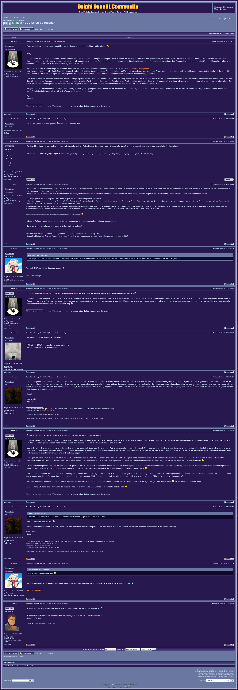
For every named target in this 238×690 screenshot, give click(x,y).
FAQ (217, 9)
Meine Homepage (33, 276)
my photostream (45, 413)
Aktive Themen (230, 19)
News (22, 20)
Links (102, 12)
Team (113, 12)
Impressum (133, 12)
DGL (17, 20)
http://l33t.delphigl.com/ (140, 69)
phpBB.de (128, 686)
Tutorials (87, 12)
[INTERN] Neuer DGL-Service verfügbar (29, 22)
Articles (95, 12)
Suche (223, 9)
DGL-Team (15, 25)
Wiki (125, 12)
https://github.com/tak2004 (45, 623)
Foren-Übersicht (8, 20)
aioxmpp (53, 411)
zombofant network (32, 413)
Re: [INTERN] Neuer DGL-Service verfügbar (54, 119)
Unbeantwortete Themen (216, 19)
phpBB (112, 684)
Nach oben (7, 114)
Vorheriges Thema (215, 33)
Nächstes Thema (228, 33)
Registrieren (229, 7)
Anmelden (219, 7)
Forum (119, 12)
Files (81, 12)
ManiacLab (44, 411)
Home (107, 12)
